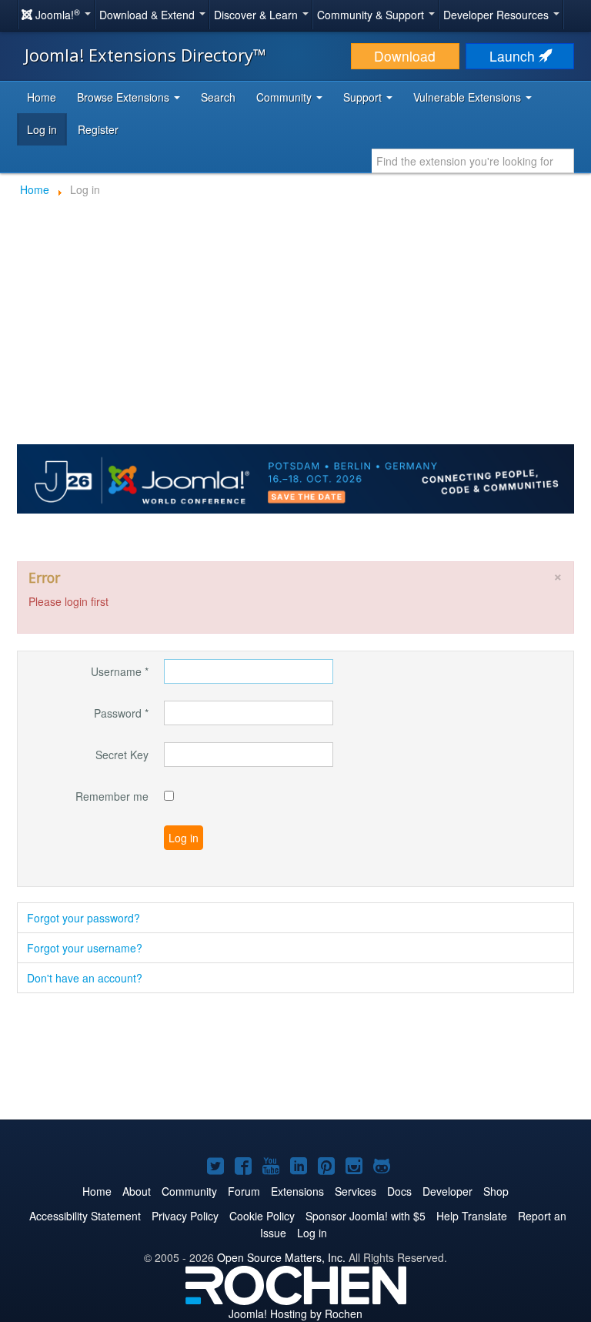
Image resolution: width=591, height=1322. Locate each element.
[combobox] (473, 161)
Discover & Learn (257, 14)
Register (98, 129)
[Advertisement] (295, 1058)
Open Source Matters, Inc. (281, 1257)
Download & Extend (148, 14)
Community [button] (285, 97)
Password (121, 713)
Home (41, 97)
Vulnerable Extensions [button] (468, 97)
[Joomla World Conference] (295, 477)
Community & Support (372, 14)
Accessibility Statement (85, 1215)
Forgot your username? (84, 948)
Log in (42, 129)
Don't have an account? (84, 978)
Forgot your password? (83, 917)
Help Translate (471, 1215)
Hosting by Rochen (295, 1313)
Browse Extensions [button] (124, 97)
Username (120, 671)
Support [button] (364, 97)
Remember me (112, 796)
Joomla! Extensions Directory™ (145, 54)
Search (218, 97)
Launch (514, 55)
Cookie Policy (262, 1215)
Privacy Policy (185, 1215)
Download (405, 55)
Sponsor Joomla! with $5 (366, 1215)
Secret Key (122, 754)
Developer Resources (497, 14)
